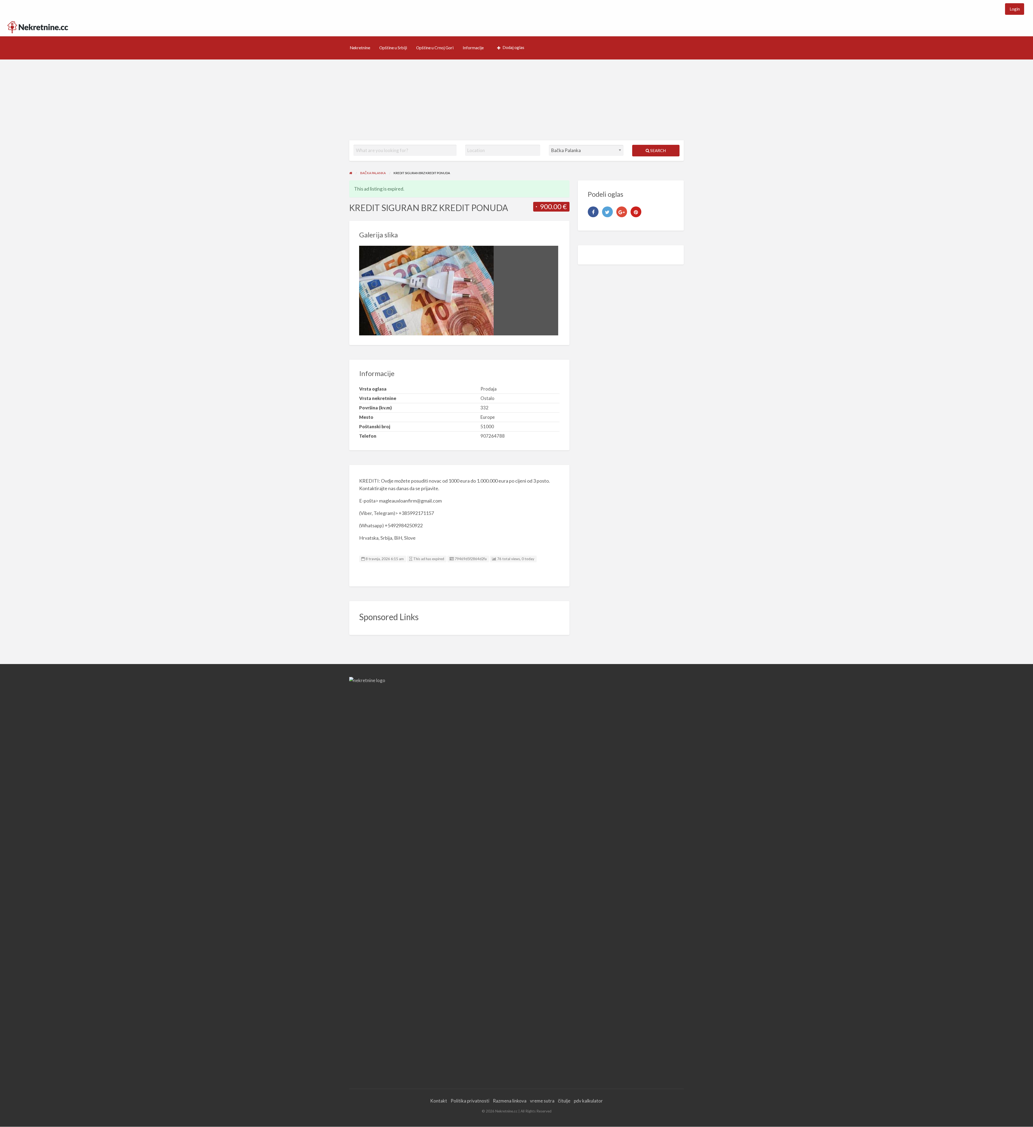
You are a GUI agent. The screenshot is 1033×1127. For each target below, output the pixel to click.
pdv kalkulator (588, 1101)
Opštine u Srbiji (393, 47)
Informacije (473, 47)
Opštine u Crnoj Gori (435, 47)
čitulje (564, 1101)
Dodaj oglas (513, 47)
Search (657, 150)
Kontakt (438, 1101)
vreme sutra (542, 1101)
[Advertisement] (516, 100)
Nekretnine (360, 47)
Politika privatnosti (470, 1101)
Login (1015, 8)
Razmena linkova (509, 1101)
